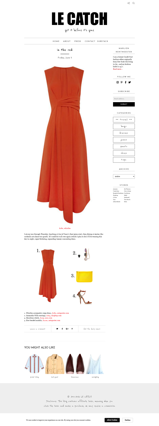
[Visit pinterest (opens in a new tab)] (72, 329)
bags (124, 126)
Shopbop (115, 195)
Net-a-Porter (127, 191)
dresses (124, 133)
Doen (125, 201)
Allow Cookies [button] (112, 420)
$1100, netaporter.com (51, 320)
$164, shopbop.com (53, 316)
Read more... (118, 69)
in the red (65, 50)
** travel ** (124, 119)
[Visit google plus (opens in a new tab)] (67, 329)
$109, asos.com (46, 318)
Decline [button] (127, 420)
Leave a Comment (37, 329)
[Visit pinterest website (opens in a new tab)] (30, 69)
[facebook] (126, 83)
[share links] (128, 3)
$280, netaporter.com (60, 313)
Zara (114, 199)
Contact (90, 41)
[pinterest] (122, 83)
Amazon (115, 189)
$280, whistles (65, 228)
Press (77, 41)
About (67, 41)
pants (123, 146)
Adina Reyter (116, 201)
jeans (124, 139)
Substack (102, 41)
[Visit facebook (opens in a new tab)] (62, 329)
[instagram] (118, 83)
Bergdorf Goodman (118, 193)
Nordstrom (127, 193)
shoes (124, 153)
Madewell (126, 197)
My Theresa (127, 189)
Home (56, 41)
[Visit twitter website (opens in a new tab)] (57, 329)
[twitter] (130, 83)
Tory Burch (127, 199)
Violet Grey (116, 191)
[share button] (133, 3)
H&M (125, 195)
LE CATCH (79, 18)
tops (123, 159)
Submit (123, 104)
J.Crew (115, 197)
